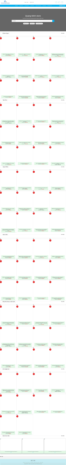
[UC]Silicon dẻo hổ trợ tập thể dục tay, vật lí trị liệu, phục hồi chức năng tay (8, 298)
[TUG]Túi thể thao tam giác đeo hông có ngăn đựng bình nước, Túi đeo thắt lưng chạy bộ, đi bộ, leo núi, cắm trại (8, 323)
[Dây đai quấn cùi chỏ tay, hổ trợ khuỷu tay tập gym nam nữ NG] (8, 67)
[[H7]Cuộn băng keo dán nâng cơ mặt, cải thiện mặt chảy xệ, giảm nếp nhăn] (41, 381)
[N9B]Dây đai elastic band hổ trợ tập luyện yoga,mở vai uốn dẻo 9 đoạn (58, 209)
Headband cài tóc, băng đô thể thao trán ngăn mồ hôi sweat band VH (41, 209)
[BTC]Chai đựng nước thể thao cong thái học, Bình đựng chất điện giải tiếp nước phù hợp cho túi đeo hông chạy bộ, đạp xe (8, 345)
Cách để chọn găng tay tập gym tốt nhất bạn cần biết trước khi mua (55, 451)
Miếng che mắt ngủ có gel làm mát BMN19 (41, 411)
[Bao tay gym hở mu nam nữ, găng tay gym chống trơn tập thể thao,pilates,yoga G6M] (25, 67)
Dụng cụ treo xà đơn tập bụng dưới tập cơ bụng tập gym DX (8, 163)
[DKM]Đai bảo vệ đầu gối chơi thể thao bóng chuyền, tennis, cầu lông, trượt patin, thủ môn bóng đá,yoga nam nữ (57, 55)
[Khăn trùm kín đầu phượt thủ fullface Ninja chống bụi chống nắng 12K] (25, 424)
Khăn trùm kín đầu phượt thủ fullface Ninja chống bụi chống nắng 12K (24, 432)
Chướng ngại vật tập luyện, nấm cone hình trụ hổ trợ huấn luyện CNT (57, 365)
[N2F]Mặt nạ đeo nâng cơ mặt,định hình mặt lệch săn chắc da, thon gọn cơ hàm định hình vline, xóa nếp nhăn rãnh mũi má (8, 391)
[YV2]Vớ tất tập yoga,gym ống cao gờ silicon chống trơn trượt (24, 229)
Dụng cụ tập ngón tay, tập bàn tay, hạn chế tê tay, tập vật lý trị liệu (58, 163)
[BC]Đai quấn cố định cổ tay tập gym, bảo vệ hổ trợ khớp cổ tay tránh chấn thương (24, 96)
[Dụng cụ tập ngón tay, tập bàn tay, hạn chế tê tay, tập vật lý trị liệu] (58, 155)
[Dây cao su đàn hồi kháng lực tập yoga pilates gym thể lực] (41, 179)
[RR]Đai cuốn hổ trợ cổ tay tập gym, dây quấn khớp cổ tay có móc (41, 76)
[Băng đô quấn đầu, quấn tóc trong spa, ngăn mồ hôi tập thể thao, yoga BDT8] (25, 179)
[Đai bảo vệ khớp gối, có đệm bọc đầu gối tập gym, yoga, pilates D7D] (8, 46)
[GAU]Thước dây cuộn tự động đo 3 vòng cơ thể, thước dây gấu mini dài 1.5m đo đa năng (24, 322)
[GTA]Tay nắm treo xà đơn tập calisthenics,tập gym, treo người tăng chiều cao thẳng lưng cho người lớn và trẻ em (8, 122)
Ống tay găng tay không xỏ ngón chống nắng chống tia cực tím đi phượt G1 (8, 432)
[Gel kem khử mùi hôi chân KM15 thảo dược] (58, 403)
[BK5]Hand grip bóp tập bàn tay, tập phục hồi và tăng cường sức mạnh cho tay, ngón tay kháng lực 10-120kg (57, 122)
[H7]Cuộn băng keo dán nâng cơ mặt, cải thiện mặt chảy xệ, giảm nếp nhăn (41, 390)
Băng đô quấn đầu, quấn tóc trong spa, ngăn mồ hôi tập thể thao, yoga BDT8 (25, 188)
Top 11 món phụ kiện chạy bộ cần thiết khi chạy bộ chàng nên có (11, 451)
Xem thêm (62, 33)
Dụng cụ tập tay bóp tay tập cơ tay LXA (24, 163)
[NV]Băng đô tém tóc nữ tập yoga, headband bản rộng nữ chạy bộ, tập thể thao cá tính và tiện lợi (25, 209)
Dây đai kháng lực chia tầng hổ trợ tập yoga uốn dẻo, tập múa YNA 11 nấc (8, 188)
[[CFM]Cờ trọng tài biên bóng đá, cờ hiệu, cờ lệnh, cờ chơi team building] (8, 357)
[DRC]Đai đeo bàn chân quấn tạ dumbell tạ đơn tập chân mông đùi (24, 121)
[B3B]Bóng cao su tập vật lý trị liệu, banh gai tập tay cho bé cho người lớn (57, 256)
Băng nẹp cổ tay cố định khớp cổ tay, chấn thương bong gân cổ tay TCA (24, 298)
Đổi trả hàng (41, 462)
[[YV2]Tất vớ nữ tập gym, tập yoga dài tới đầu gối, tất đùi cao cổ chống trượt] (58, 179)
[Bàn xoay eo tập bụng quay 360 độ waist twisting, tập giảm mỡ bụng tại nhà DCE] (41, 134)
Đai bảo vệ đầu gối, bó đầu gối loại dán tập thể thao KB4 (24, 54)
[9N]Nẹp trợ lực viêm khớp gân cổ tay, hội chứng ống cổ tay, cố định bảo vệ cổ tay (8, 277)
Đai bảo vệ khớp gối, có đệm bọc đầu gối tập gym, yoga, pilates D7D (8, 54)
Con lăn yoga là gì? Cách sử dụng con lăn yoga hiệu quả (33, 451)
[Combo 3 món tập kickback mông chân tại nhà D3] (41, 155)
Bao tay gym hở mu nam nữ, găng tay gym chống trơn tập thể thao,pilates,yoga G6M (25, 76)
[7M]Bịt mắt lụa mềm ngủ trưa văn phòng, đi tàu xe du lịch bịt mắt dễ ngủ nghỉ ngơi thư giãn (25, 390)
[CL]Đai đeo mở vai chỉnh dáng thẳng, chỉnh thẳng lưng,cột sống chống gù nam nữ (8, 256)
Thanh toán (31, 462)
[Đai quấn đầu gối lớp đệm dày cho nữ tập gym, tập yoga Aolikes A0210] (41, 46)
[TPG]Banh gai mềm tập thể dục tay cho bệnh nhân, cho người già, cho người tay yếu (41, 277)
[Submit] (64, 6)
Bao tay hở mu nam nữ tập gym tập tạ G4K (8, 96)
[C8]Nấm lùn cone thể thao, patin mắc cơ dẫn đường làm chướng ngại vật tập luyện (41, 365)
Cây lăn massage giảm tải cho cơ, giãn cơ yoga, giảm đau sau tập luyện (8, 209)
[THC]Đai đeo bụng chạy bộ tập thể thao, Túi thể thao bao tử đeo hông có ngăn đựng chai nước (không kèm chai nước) (25, 345)
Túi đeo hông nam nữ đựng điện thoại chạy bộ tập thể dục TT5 (58, 76)
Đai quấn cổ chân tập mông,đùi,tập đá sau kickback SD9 (24, 142)
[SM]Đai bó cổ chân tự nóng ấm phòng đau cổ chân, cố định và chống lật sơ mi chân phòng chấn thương (25, 256)
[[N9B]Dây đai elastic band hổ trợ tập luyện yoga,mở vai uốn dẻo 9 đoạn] (58, 200)
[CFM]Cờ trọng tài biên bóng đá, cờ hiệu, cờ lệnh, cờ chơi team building (8, 365)
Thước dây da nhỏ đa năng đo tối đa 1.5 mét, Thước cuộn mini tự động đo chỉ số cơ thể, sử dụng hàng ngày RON (41, 323)
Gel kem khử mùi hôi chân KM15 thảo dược (57, 411)
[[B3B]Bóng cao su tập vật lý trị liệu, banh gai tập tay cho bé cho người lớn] (58, 248)
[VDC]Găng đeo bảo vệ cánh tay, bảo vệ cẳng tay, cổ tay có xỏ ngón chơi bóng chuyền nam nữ (58, 344)
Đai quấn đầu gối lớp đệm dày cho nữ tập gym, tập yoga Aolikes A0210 (41, 54)
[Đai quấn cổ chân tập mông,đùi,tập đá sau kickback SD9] (25, 134)
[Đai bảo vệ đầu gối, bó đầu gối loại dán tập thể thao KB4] (25, 46)
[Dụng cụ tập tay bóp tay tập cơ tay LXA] (25, 155)
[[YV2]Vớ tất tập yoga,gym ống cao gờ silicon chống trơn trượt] (25, 221)
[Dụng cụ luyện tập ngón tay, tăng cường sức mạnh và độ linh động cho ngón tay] (8, 134)
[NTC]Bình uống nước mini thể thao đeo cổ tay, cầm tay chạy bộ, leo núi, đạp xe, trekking (41, 344)
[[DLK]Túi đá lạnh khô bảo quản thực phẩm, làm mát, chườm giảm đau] (58, 381)
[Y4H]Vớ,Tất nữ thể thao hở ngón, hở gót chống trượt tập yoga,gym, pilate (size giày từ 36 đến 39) (41, 229)
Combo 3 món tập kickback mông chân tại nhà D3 (41, 163)
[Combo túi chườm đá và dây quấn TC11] (41, 289)
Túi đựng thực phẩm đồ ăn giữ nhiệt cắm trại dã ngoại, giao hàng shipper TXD (25, 411)
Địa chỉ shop (28, 462)
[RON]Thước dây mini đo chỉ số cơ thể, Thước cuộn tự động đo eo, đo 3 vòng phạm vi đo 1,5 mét (58, 322)
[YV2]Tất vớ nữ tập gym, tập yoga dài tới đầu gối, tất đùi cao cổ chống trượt (57, 188)
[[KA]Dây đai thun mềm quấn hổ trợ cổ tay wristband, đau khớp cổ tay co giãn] (58, 88)
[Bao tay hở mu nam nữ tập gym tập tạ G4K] (8, 88)
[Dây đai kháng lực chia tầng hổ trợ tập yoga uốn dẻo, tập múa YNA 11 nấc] (8, 179)
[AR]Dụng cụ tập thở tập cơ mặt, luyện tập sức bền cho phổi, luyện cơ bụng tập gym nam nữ (58, 298)
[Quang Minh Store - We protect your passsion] (11, 2)
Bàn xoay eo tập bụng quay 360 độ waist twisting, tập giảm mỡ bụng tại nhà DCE (41, 142)
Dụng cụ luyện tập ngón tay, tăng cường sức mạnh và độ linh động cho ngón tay (8, 142)
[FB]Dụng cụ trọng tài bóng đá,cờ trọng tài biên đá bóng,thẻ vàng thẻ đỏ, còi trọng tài (24, 365)
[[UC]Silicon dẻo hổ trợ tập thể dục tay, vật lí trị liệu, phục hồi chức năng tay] (8, 289)
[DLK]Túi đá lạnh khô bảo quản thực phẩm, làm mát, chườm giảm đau (57, 390)
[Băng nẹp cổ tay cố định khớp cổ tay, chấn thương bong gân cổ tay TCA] (25, 289)
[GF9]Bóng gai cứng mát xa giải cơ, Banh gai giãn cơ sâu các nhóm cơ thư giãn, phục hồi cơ (57, 277)
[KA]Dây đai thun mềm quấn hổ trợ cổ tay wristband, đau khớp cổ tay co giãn (57, 96)
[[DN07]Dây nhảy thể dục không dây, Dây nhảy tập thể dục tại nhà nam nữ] (58, 134)
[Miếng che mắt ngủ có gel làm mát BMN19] (41, 403)
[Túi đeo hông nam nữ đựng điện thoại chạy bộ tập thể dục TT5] (58, 67)
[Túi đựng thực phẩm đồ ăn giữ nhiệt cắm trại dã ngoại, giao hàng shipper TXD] (25, 403)
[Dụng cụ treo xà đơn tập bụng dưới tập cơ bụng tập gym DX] (8, 155)
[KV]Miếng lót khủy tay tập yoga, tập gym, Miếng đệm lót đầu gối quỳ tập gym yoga (58, 229)
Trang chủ (24, 462)
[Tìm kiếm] (59, 2)
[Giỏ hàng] (56, 2)
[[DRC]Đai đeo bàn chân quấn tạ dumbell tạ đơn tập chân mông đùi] (25, 112)
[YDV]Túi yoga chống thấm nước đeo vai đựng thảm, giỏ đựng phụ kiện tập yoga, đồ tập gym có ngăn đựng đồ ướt (8, 230)
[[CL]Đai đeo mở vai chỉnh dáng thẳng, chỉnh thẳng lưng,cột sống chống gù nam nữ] (8, 248)
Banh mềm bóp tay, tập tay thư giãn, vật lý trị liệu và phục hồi (41, 256)
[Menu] (64, 2)
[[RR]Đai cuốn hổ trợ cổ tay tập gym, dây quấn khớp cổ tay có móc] (41, 67)
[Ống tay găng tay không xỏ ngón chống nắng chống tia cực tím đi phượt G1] (8, 424)
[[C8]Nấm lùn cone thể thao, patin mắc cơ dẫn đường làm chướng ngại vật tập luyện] (41, 357)
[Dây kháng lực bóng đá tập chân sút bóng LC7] (41, 112)
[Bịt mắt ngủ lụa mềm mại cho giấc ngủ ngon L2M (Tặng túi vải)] (8, 403)
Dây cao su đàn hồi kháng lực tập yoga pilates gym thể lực (41, 188)
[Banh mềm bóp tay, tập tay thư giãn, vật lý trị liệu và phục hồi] (41, 248)
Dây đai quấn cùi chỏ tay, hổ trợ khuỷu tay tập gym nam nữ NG (8, 76)
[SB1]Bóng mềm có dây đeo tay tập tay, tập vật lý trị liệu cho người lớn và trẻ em (24, 277)
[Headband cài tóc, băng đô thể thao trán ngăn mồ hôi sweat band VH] (41, 200)
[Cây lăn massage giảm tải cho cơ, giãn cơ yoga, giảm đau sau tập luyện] (8, 200)
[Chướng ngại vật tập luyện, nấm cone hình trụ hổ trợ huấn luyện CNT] (58, 357)
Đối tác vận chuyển (36, 462)
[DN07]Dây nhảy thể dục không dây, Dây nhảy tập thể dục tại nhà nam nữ (58, 142)
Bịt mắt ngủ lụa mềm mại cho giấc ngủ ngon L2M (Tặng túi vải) (8, 411)
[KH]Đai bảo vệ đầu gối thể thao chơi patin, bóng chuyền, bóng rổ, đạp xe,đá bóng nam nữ (41, 96)
